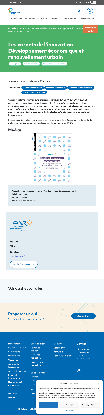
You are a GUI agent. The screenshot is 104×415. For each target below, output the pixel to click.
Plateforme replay (62, 355)
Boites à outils (22, 28)
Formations (36, 376)
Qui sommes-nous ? (17, 347)
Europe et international (14, 376)
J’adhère (58, 343)
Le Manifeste (14, 351)
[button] (99, 383)
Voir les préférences (90, 405)
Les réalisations (87, 18)
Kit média (58, 351)
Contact (81, 343)
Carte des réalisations (36, 356)
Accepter (48, 405)
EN (79, 11)
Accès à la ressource (23, 264)
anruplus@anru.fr (17, 256)
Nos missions (14, 355)
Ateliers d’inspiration (17, 371)
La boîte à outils (69, 18)
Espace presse (60, 347)
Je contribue (83, 316)
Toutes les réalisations (36, 349)
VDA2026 (42, 18)
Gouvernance (14, 360)
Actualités (30, 18)
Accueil (11, 28)
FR (75, 11)
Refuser (69, 405)
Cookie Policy (68, 410)
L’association (16, 18)
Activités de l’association (13, 365)
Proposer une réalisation (37, 363)
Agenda (54, 18)
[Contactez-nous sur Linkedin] (20, 3)
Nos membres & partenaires (15, 383)
